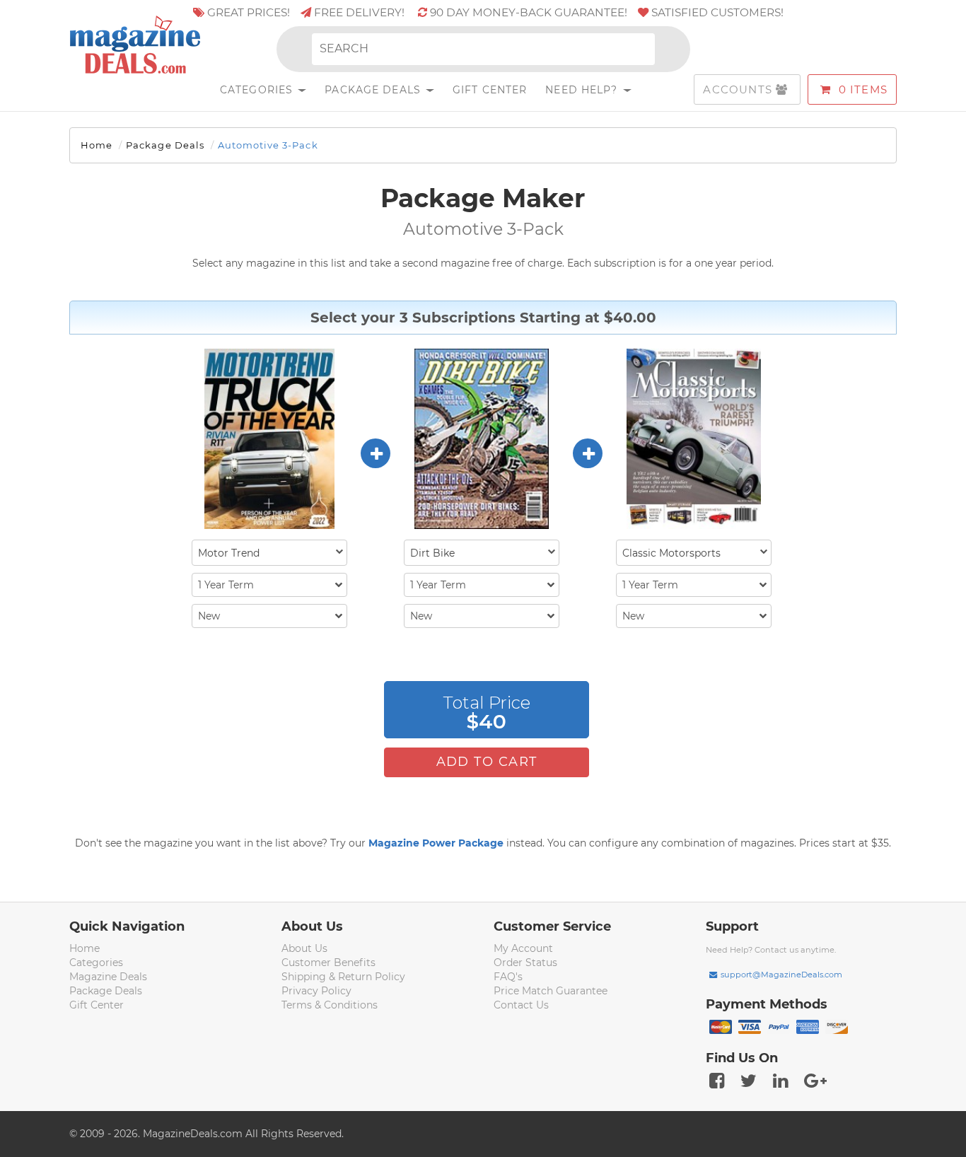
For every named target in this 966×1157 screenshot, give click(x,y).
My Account (523, 948)
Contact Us (521, 1005)
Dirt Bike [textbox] (432, 553)
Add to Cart (486, 761)
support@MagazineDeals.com (781, 974)
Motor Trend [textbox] (229, 553)
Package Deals (374, 89)
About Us (304, 948)
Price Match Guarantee (550, 990)
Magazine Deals (108, 976)
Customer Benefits (328, 962)
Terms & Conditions (329, 1005)
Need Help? (583, 89)
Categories (258, 89)
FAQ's (508, 976)
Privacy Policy (316, 990)
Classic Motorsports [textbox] (671, 553)
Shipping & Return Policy (343, 976)
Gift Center (490, 89)
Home (96, 145)
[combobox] (269, 553)
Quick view (271, 440)
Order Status (525, 962)
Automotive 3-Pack (268, 145)
